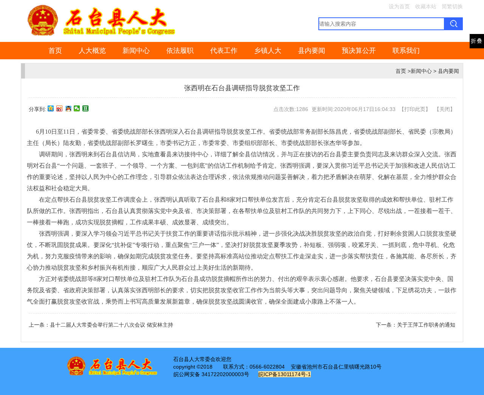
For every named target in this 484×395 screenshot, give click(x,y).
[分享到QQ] (68, 108)
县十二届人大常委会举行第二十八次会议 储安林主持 (111, 325)
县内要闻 (311, 50)
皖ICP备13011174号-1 (284, 374)
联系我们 (406, 50)
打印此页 (414, 109)
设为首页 (399, 6)
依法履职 (180, 50)
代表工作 (223, 50)
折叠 (477, 41)
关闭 (444, 109)
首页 (55, 50)
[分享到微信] (77, 108)
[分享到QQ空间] (51, 108)
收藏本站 (425, 6)
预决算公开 (359, 50)
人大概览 (92, 50)
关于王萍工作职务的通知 (426, 325)
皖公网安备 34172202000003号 (211, 374)
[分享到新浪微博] (59, 108)
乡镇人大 (267, 50)
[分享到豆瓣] (85, 108)
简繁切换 (452, 6)
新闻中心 (136, 50)
